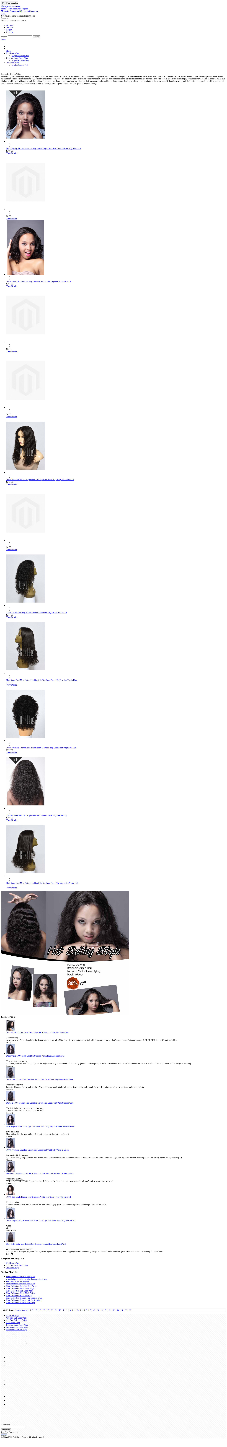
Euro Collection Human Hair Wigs (20, 1302)
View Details (11, 153)
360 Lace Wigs (12, 1268)
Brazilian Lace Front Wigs (17, 1327)
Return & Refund (13, 1377)
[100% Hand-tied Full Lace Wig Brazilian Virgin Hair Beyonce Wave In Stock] (25, 274)
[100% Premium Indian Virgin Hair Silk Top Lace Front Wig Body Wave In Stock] (25, 472)
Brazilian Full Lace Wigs (16, 1330)
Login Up (10, 1365)
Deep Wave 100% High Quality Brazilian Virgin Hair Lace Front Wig (35, 1056)
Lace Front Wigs (13, 1322)
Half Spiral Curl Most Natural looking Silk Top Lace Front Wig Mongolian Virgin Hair (42, 883)
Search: (4, 37)
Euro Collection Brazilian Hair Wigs (21, 1286)
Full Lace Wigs (12, 1263)
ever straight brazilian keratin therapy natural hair (26, 1279)
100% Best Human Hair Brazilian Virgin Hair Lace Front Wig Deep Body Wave (39, 1079)
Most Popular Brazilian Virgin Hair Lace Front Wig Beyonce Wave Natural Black (40, 1126)
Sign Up (9, 32)
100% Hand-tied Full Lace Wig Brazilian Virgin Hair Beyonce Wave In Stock (38, 281)
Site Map (10, 1404)
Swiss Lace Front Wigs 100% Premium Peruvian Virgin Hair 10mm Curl (36, 612)
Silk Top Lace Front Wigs (17, 1265)
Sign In (9, 1361)
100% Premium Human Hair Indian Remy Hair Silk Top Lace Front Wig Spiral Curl (41, 748)
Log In (9, 30)
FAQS (9, 1396)
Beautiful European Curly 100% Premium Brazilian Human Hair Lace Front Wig (40, 1173)
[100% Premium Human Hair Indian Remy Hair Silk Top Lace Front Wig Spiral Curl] (25, 741)
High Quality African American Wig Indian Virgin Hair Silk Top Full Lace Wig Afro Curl (43, 148)
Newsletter (5, 1424)
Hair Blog (10, 1400)
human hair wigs (22, 1310)
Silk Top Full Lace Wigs (16, 1320)
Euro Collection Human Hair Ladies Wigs (23, 1300)
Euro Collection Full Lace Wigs (19, 1291)
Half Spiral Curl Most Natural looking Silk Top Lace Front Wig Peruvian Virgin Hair (41, 680)
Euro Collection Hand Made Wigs (20, 1293)
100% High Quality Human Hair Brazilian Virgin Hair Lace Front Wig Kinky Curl (40, 1220)
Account (9, 25)
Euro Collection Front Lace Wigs (20, 1288)
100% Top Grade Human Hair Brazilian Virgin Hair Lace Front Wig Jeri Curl (38, 1197)
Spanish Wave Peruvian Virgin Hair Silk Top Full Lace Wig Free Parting (36, 815)
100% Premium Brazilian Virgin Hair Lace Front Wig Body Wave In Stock (37, 1150)
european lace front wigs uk (17, 1281)
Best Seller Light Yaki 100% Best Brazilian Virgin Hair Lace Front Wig (36, 1244)
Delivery (10, 1385)
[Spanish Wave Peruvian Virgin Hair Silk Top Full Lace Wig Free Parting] (25, 808)
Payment (10, 1381)
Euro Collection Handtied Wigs (19, 1295)
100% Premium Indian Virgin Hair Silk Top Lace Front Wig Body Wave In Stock (40, 479)
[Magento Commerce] (10, 6)
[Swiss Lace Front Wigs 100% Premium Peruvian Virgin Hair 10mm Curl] (25, 605)
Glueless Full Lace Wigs (16, 1318)
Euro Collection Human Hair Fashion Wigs (24, 1298)
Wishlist (9, 27)
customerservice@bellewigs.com (14, 1415)
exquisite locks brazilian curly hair (20, 1276)
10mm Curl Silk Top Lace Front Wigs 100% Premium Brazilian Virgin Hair (37, 1032)
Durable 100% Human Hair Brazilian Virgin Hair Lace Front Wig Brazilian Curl (39, 1103)
